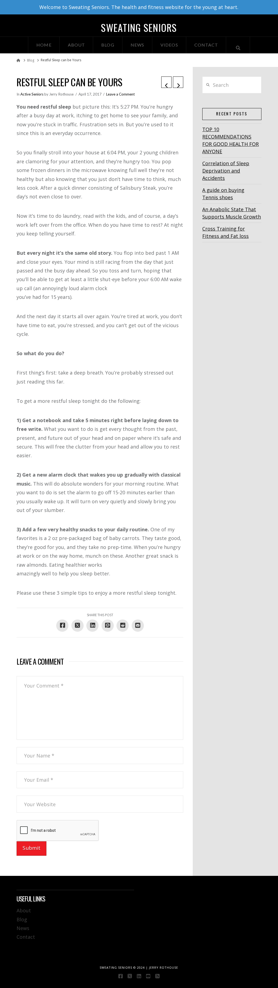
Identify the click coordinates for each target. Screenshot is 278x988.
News (23, 928)
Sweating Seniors (139, 27)
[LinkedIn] (139, 976)
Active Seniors (31, 94)
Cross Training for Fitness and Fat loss (225, 232)
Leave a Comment (120, 94)
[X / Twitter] (130, 976)
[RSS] (157, 976)
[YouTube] (148, 976)
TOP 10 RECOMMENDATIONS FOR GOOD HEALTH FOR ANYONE (230, 140)
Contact (26, 937)
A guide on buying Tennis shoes (223, 194)
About (24, 910)
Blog (22, 919)
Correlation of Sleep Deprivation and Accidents (225, 170)
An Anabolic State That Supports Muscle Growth (231, 213)
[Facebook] (120, 976)
